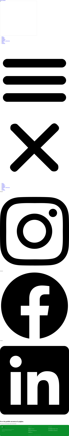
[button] (34, 113)
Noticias (3, 42)
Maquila (3, 38)
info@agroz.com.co (31, 428)
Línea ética (3, 43)
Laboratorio (3, 39)
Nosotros (3, 37)
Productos (3, 186)
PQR (2, 41)
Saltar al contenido (2, 0)
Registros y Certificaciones (6, 187)
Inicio (3, 36)
